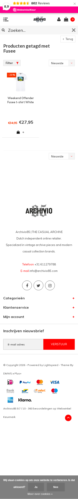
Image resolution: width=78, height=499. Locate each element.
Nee (55, 487)
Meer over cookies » (40, 494)
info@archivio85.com (43, 271)
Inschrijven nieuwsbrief (23, 331)
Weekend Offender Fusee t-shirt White (20, 100)
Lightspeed (51, 365)
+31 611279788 (45, 264)
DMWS (7, 373)
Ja (35, 487)
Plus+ (18, 373)
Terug (69, 39)
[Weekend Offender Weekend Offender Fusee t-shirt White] (20, 82)
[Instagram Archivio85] (50, 285)
